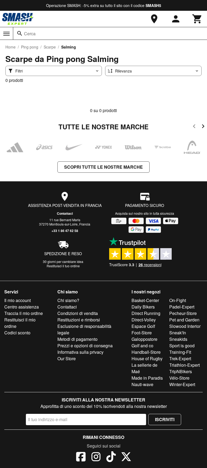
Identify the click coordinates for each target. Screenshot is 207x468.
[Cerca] (19, 33)
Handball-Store (146, 352)
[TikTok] (111, 457)
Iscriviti (164, 419)
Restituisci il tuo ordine (63, 266)
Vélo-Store (179, 378)
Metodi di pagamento (77, 339)
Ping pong (29, 47)
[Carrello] (197, 18)
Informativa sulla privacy (80, 352)
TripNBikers (180, 371)
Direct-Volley (144, 320)
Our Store (66, 358)
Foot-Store (142, 333)
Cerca (30, 33)
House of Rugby (147, 358)
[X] (126, 457)
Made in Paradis (147, 378)
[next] (203, 127)
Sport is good (182, 345)
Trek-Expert (180, 358)
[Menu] (6, 33)
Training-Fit (180, 352)
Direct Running (146, 313)
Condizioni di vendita (77, 313)
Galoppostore (144, 339)
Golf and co (142, 345)
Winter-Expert (182, 384)
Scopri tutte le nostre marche (103, 167)
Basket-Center (145, 300)
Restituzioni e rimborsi (78, 320)
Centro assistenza (21, 307)
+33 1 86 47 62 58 (64, 230)
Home (10, 47)
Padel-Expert (181, 307)
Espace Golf (143, 326)
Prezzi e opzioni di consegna (85, 345)
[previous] (194, 127)
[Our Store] (154, 18)
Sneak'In (177, 333)
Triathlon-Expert (184, 365)
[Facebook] (80, 457)
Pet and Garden (184, 320)
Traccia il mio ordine (23, 313)
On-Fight (177, 300)
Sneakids (178, 339)
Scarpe (50, 47)
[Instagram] (96, 457)
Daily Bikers (143, 307)
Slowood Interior (185, 326)
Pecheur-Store (183, 313)
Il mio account (17, 300)
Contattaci (65, 213)
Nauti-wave (142, 384)
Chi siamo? (68, 300)
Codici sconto (17, 333)
